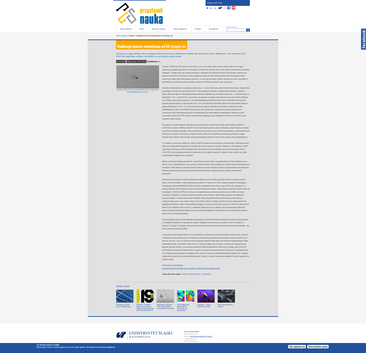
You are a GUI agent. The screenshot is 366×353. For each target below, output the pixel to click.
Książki (198, 29)
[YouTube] (233, 9)
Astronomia (206, 274)
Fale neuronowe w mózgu (225, 306)
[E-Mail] (224, 9)
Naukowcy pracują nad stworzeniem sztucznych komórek (165, 306)
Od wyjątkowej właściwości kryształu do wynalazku (183, 307)
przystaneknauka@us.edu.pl (201, 336)
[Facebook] (229, 9)
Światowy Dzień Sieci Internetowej (123, 306)
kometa (184, 274)
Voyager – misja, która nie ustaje (204, 306)
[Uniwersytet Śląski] (220, 9)
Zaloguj (209, 3)
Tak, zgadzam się (297, 347)
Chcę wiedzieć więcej (318, 347)
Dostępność (214, 29)
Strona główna (126, 29)
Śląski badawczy (180, 29)
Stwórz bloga (217, 3)
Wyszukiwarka (231, 27)
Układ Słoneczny (194, 274)
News (142, 29)
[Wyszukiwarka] (248, 30)
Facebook (363, 39)
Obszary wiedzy (158, 29)
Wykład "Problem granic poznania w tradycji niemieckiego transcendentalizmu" (145, 307)
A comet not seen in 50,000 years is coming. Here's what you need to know (191, 268)
